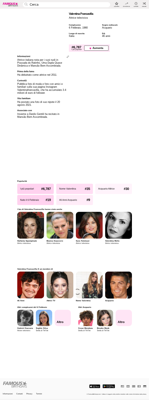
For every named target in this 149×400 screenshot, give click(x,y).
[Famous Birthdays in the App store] (95, 386)
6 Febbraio (75, 27)
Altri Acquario (84, 307)
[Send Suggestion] (67, 57)
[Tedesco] (144, 386)
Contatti (19, 394)
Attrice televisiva (78, 17)
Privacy (29, 394)
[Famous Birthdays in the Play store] (109, 386)
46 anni (106, 36)
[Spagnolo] (128, 386)
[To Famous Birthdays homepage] (10, 4)
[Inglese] (122, 386)
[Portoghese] (133, 386)
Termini (39, 394)
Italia (71, 36)
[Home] (38, 384)
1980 (85, 27)
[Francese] (139, 386)
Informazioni (8, 394)
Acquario (107, 27)
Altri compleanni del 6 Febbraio (32, 307)
